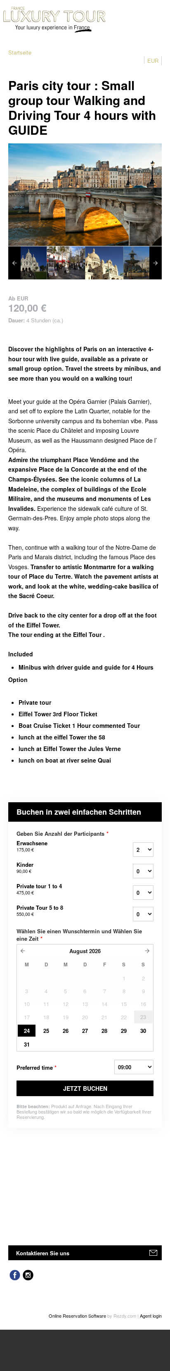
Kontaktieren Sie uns (42, 1253)
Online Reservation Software (77, 1315)
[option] (27, 262)
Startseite (19, 52)
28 (104, 1031)
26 (65, 1031)
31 (27, 1044)
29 (124, 1031)
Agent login (151, 1315)
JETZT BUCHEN (85, 1088)
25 (46, 1031)
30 (143, 1031)
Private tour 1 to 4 (39, 889)
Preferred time (37, 1067)
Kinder (25, 867)
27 (85, 1031)
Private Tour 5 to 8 (40, 910)
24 (27, 1031)
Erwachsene (32, 846)
